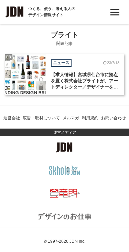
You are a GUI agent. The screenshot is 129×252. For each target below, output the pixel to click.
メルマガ (71, 118)
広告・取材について (41, 118)
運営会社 (11, 118)
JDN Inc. (77, 241)
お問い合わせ (113, 118)
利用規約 (90, 118)
